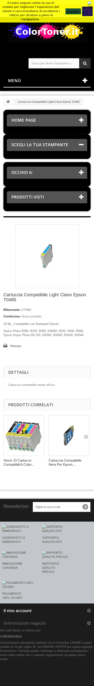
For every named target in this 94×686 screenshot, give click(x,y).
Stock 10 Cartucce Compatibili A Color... (18, 462)
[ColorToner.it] (47, 34)
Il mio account (17, 610)
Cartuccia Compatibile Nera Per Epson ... (65, 462)
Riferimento (11, 310)
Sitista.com (33, 630)
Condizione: (12, 316)
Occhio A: (22, 172)
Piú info (87, 11)
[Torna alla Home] (8, 102)
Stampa (15, 346)
